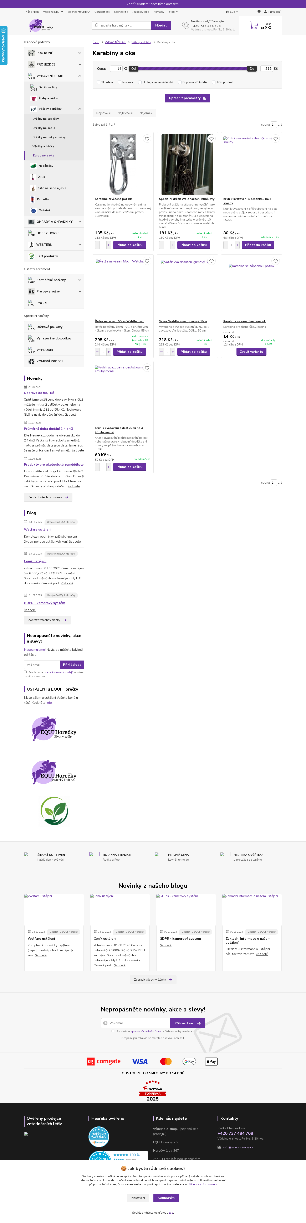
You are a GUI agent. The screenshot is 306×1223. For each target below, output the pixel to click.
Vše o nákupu (51, 12)
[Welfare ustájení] (54, 909)
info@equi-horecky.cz (238, 1147)
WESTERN (44, 245)
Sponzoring (121, 12)
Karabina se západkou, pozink (244, 321)
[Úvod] (56, 25)
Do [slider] (252, 68)
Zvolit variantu (251, 351)
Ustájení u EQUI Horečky (61, 522)
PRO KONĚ (45, 53)
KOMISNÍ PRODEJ (50, 361)
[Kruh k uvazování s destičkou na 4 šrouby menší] (123, 393)
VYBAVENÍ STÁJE (50, 76)
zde (49, 702)
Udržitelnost (102, 12)
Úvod (96, 42)
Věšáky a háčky (43, 146)
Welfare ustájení (37, 529)
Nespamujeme (34, 649)
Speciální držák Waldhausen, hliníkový (186, 199)
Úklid (41, 177)
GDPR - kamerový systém (44, 603)
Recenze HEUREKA (78, 12)
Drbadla (43, 199)
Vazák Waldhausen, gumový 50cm (183, 321)
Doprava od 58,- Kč (39, 393)
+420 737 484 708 (206, 26)
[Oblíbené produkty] (259, 12)
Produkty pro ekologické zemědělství (54, 464)
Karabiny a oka (43, 156)
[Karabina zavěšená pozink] (123, 164)
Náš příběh (32, 12)
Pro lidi (42, 303)
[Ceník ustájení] (120, 909)
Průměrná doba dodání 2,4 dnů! (48, 428)
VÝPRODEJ (45, 350)
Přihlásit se (72, 664)
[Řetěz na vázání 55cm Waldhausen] (123, 287)
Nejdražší (145, 113)
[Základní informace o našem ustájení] (252, 909)
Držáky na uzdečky (45, 119)
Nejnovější (103, 113)
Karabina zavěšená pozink (113, 199)
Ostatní (44, 210)
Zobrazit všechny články (44, 620)
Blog (172, 12)
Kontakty (159, 12)
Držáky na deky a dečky (49, 137)
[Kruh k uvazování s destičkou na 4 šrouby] (251, 164)
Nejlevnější (125, 113)
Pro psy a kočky (48, 291)
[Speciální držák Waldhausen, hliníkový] (187, 164)
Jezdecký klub (141, 12)
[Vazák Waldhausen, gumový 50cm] (187, 287)
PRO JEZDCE (46, 64)
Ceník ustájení (35, 561)
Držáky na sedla (43, 128)
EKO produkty (47, 256)
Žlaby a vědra (48, 98)
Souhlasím (166, 1198)
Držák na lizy (48, 87)
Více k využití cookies (203, 1184)
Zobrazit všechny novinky (45, 497)
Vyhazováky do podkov (54, 338)
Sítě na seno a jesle (52, 188)
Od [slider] (133, 68)
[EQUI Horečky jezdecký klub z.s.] (54, 772)
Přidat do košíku (130, 245)
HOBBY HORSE (48, 233)
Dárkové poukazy (49, 327)
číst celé (71, 414)
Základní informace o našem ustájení (248, 940)
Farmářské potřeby (51, 280)
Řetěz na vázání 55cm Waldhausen (119, 321)
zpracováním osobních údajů (58, 672)
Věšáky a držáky (50, 109)
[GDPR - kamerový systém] (186, 909)
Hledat (161, 25)
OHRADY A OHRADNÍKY (55, 222)
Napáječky (46, 166)
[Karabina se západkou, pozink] (251, 287)
